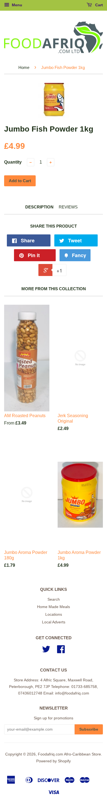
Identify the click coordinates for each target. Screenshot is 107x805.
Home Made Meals (53, 607)
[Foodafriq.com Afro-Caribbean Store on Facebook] (61, 651)
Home (23, 67)
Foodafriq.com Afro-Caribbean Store (69, 754)
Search (53, 599)
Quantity (13, 162)
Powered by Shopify (53, 761)
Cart (98, 5)
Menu (16, 5)
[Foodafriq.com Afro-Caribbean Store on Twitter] (46, 651)
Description (39, 207)
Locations (53, 614)
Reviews (68, 207)
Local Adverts (53, 622)
